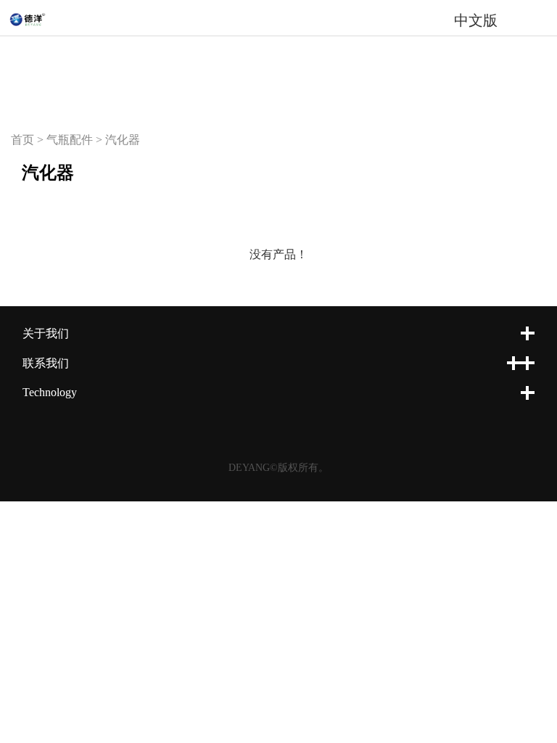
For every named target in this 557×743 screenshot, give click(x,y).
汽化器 (122, 140)
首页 (22, 140)
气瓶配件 (69, 140)
